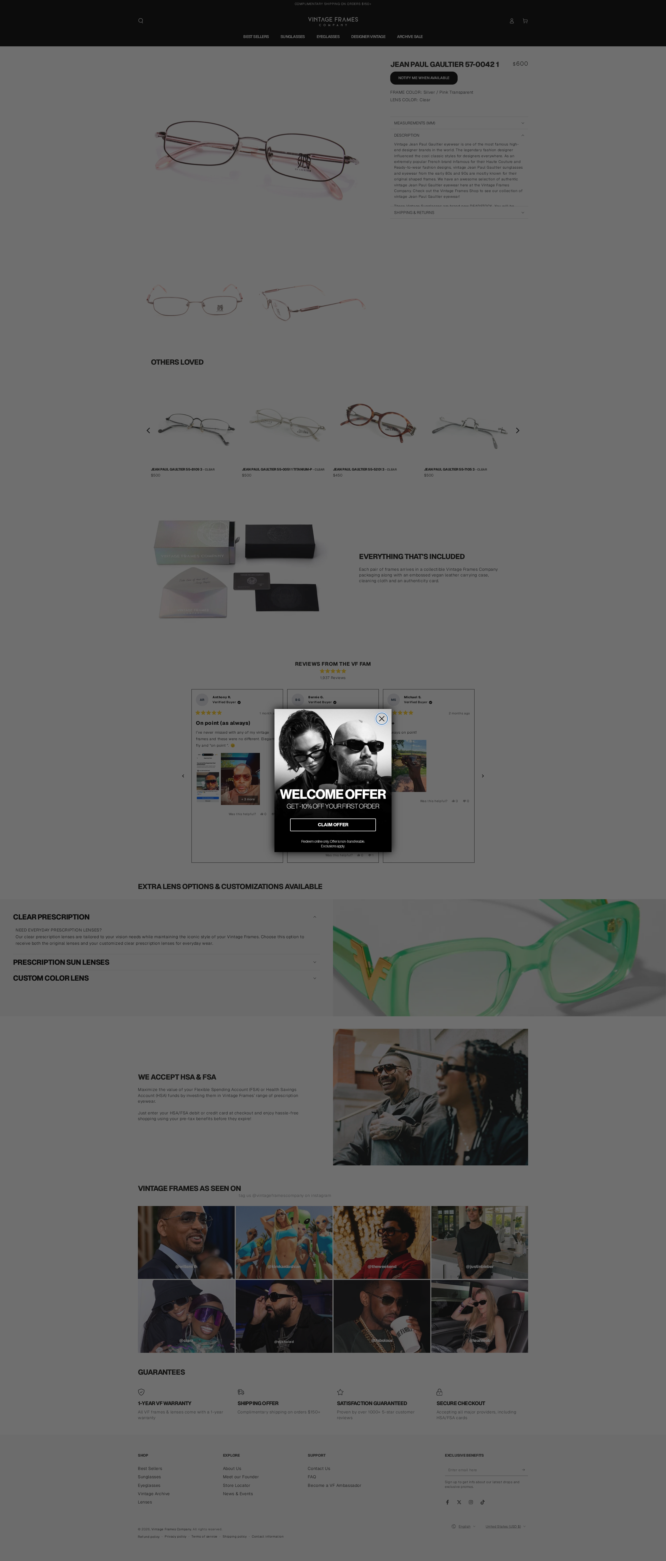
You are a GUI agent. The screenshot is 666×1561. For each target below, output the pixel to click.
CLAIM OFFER (333, 825)
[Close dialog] (382, 719)
